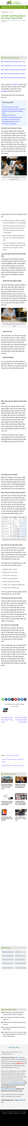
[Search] (25, 2)
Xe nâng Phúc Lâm (20, 963)
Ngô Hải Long (17, 1057)
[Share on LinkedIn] (21, 699)
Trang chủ (4, 12)
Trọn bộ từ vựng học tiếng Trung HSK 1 (6, 720)
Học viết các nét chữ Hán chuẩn (11, 119)
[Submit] (25, 7)
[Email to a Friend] (12, 699)
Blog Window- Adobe (8, 952)
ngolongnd (4, 91)
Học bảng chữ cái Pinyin (9, 115)
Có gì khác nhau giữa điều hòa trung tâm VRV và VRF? (14, 70)
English (23, 1113)
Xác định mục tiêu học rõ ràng (10, 107)
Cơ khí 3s (17, 952)
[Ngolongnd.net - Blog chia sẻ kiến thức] (14, 2)
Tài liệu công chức (20, 959)
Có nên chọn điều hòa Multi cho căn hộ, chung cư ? (14, 74)
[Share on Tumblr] (25, 699)
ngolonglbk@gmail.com (8, 1089)
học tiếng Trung (15, 84)
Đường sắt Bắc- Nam (8, 959)
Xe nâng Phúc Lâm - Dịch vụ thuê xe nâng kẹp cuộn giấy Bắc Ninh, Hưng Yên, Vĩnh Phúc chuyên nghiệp (14, 66)
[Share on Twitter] (9, 699)
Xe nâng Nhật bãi (7, 968)
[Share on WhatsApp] (2, 699)
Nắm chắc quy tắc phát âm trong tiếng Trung (12, 112)
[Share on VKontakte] (18, 699)
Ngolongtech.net (20, 956)
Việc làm (16, 1112)
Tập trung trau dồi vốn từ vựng (10, 121)
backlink (21, 1100)
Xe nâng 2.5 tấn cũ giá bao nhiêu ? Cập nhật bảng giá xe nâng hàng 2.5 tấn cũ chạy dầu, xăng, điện (14, 62)
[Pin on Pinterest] (15, 699)
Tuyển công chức (14, 1113)
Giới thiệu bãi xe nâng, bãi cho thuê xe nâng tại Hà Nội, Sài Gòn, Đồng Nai (13, 1013)
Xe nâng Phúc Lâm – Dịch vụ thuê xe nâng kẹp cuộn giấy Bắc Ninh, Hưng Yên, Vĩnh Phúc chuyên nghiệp (15, 1034)
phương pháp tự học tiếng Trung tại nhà (13, 765)
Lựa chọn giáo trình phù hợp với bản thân (13, 109)
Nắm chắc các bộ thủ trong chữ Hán (12, 117)
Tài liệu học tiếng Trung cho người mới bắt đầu (21, 720)
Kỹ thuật (23, 1112)
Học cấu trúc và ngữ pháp (9, 123)
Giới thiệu (9, 1112)
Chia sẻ (11, 12)
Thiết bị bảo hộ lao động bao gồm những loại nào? (14, 78)
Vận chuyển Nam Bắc (8, 956)
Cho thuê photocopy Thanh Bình (20, 968)
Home (3, 1112)
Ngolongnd (18, 20)
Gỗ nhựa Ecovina (7, 963)
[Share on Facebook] (6, 699)
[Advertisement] (14, 40)
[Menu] (2, 2)
